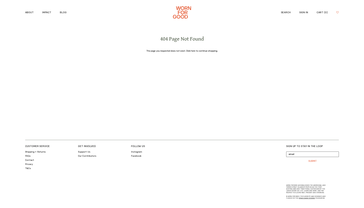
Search (286, 12)
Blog (63, 12)
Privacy (29, 164)
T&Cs (28, 168)
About (29, 12)
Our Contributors (87, 156)
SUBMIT (312, 161)
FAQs (28, 156)
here (193, 51)
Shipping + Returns (35, 152)
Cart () (322, 12)
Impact (46, 12)
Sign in (303, 12)
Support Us (84, 152)
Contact (29, 160)
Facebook (136, 156)
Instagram (136, 152)
